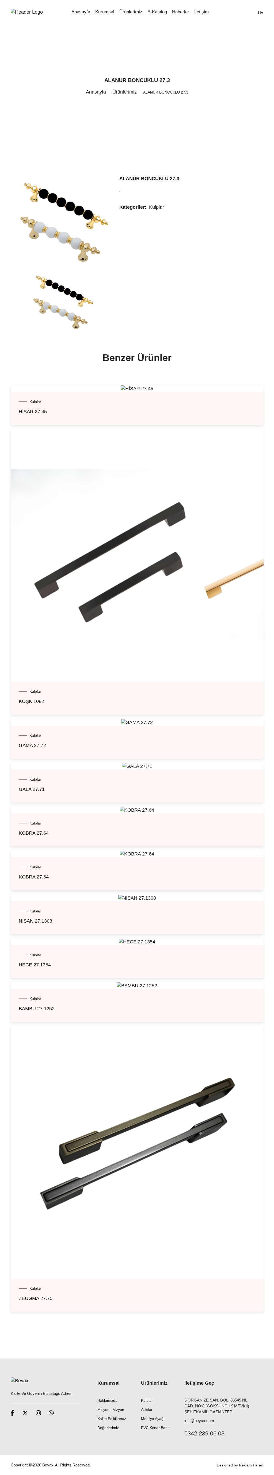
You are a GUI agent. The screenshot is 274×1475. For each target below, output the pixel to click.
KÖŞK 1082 (31, 701)
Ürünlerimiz (130, 11)
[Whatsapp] (51, 1413)
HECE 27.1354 (35, 964)
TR (260, 12)
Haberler (180, 11)
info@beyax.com (199, 1420)
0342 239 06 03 (204, 1433)
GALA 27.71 (32, 789)
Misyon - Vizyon (110, 1409)
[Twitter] (25, 1413)
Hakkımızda (107, 1400)
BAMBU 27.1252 (37, 1008)
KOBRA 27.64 (34, 833)
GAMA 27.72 (32, 745)
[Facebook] (12, 1413)
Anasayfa (80, 11)
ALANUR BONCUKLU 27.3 (149, 178)
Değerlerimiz (108, 1428)
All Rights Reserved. (73, 1465)
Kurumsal (104, 11)
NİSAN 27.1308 (35, 921)
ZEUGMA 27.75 (35, 1298)
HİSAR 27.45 (33, 411)
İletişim (201, 11)
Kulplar (156, 207)
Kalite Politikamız (111, 1418)
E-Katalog (157, 11)
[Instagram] (38, 1413)
